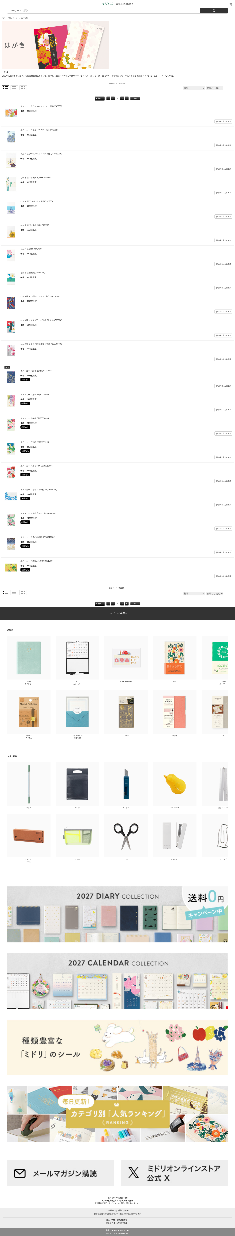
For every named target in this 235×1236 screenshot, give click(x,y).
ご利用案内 (111, 1210)
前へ (99, 98)
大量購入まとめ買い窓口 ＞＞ (117, 1221)
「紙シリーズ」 (13, 18)
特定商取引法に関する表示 (130, 1214)
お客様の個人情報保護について (106, 1214)
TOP (3, 18)
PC (128, 1230)
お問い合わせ (123, 1210)
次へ (135, 98)
